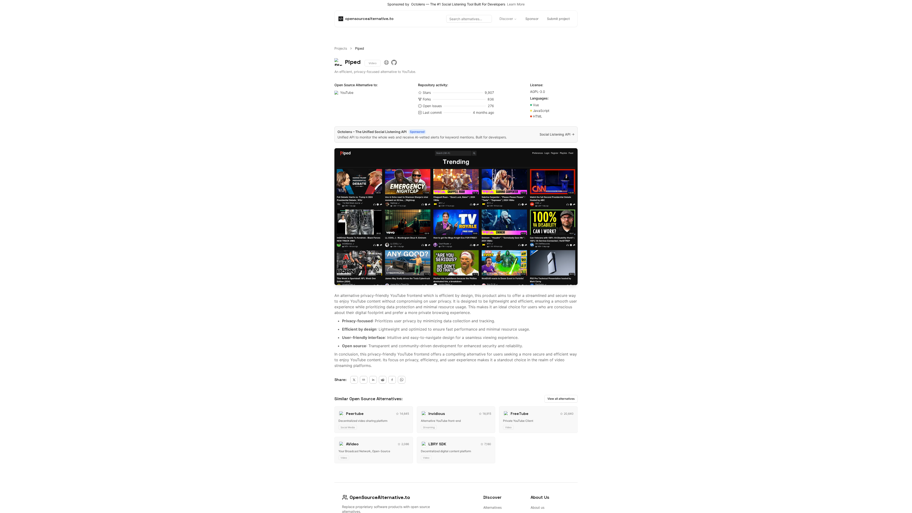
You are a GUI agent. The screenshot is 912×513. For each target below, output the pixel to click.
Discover (506, 19)
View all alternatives (561, 398)
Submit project (558, 19)
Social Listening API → (557, 134)
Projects (340, 48)
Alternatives (492, 507)
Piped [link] (359, 48)
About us (537, 507)
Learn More (516, 4)
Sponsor (531, 19)
